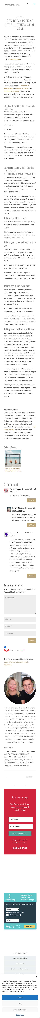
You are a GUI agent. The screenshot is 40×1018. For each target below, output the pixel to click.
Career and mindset (20, 958)
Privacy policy (20, 1015)
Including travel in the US (16, 912)
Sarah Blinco (17, 508)
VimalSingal (15, 489)
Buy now (29, 926)
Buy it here (20, 762)
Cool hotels (20, 963)
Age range (8, 907)
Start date (8, 917)
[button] (37, 977)
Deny (20, 1003)
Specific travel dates (14, 915)
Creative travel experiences (20, 969)
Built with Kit (20, 848)
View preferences (20, 1010)
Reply (31, 500)
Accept (20, 997)
